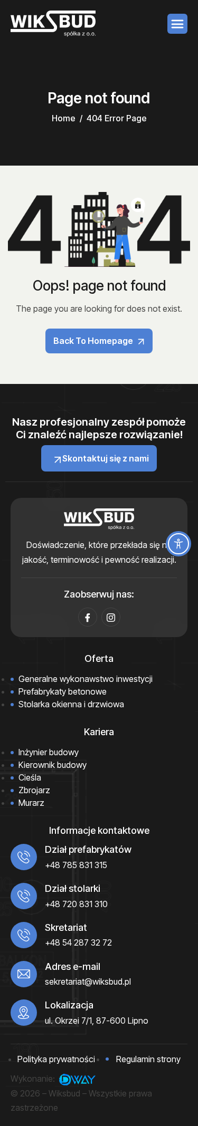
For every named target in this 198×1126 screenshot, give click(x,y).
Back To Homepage (94, 340)
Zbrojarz (34, 790)
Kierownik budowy (52, 764)
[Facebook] (87, 617)
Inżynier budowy (48, 752)
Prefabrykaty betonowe (62, 691)
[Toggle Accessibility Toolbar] (178, 543)
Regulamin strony (148, 1059)
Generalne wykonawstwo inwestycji (85, 678)
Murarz (31, 802)
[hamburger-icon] (177, 24)
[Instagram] (110, 617)
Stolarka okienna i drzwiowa (71, 704)
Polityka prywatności (56, 1059)
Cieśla (29, 777)
